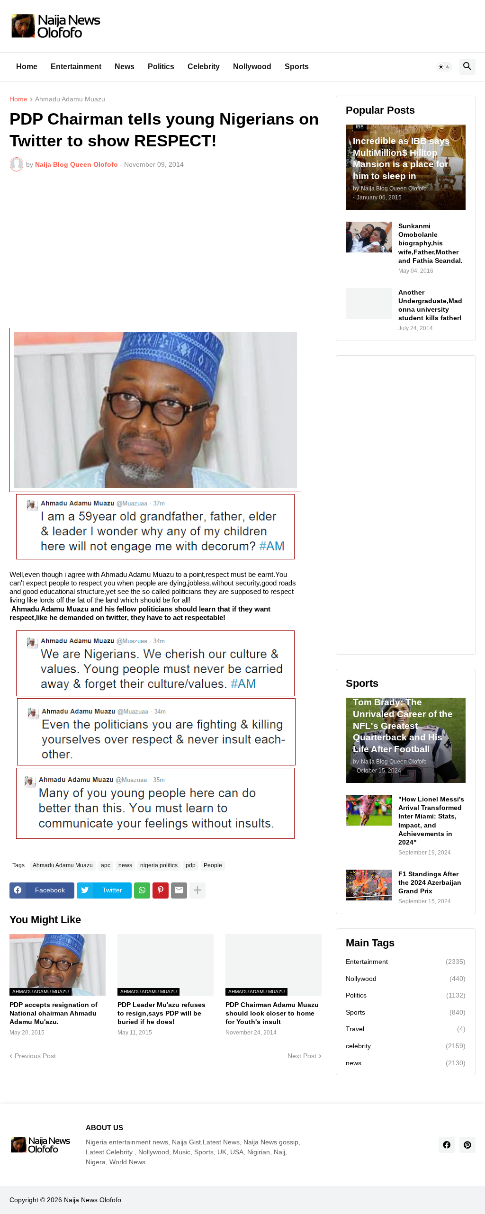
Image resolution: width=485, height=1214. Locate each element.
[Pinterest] (161, 890)
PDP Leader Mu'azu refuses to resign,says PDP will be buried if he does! (161, 1013)
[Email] (179, 890)
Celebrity (204, 67)
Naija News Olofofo (92, 1200)
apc (105, 865)
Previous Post (35, 1056)
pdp (191, 865)
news (125, 865)
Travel (406, 1029)
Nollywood (252, 67)
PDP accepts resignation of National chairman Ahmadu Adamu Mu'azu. (53, 1013)
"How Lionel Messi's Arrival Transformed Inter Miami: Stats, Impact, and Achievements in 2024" (431, 820)
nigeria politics (159, 865)
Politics (161, 67)
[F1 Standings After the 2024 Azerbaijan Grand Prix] (369, 885)
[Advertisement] (165, 249)
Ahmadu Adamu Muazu (70, 99)
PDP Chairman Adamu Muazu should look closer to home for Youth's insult (272, 1013)
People (213, 865)
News (125, 67)
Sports (297, 67)
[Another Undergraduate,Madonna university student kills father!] (369, 303)
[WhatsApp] (142, 890)
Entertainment (76, 67)
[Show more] (197, 890)
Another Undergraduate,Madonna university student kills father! (430, 305)
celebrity (406, 1046)
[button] (444, 67)
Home (26, 67)
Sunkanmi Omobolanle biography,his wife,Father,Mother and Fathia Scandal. (430, 243)
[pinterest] (467, 1145)
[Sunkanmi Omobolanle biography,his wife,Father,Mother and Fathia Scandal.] (369, 237)
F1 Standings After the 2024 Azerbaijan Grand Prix (429, 882)
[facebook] (447, 1145)
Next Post (301, 1056)
